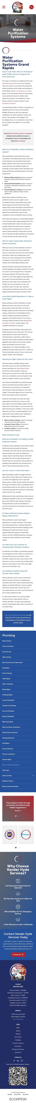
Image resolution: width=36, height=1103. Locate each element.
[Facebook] (14, 1061)
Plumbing (18, 1040)
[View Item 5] (20, 847)
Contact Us (18, 1052)
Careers (18, 1031)
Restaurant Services (18, 1049)
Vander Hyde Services (10, 83)
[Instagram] (22, 1061)
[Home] (17, 7)
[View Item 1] (16, 816)
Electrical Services (18, 1043)
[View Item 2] (18, 816)
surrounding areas (21, 91)
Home (18, 1028)
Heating (18, 1034)
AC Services (18, 1037)
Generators (18, 1046)
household (5, 103)
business (13, 103)
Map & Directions (18, 1019)
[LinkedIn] (18, 1061)
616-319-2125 (18, 987)
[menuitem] (18, 642)
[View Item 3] (20, 816)
